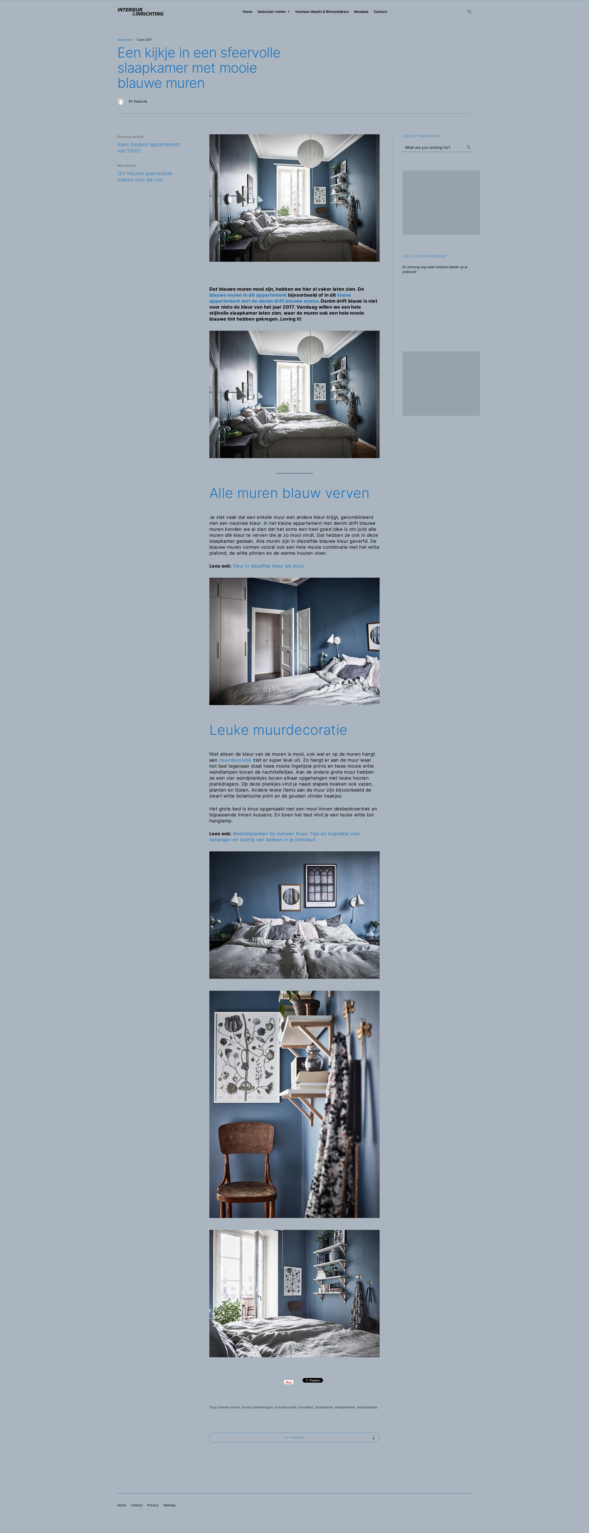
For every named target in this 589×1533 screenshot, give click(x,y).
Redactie (140, 101)
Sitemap (169, 1505)
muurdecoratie (235, 760)
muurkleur (305, 1407)
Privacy (153, 1505)
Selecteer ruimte (272, 11)
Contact (380, 11)
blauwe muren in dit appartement (248, 295)
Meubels (361, 11)
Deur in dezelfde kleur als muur (268, 566)
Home (247, 11)
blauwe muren (229, 1407)
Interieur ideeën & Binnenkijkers (322, 11)
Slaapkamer (125, 39)
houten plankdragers (257, 1407)
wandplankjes (367, 1407)
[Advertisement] (441, 202)
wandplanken (345, 1407)
